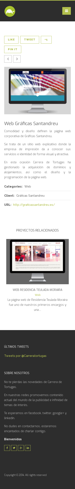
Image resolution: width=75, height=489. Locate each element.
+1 (46, 39)
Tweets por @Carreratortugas (25, 355)
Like (11, 39)
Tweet (29, 39)
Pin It (13, 49)
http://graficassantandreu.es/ (34, 204)
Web (37, 295)
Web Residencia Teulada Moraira (37, 290)
